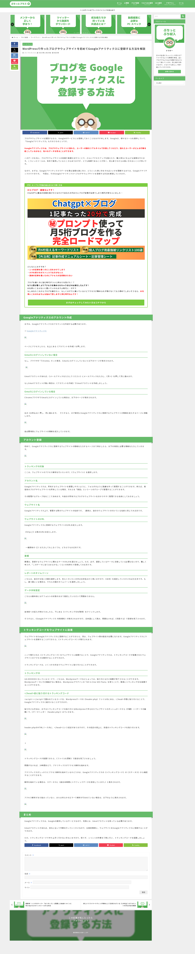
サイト (27, 887)
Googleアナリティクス (37, 331)
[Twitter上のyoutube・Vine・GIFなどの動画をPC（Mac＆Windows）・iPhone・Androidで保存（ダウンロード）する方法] (63, 24)
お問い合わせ (169, 71)
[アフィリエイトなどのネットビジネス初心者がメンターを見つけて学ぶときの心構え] (27, 24)
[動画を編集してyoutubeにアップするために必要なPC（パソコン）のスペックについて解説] (134, 24)
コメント (29, 855)
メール (28, 882)
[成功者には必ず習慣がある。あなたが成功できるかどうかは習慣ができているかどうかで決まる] (99, 24)
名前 (27, 873)
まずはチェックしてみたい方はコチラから (86, 302)
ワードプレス (27, 44)
